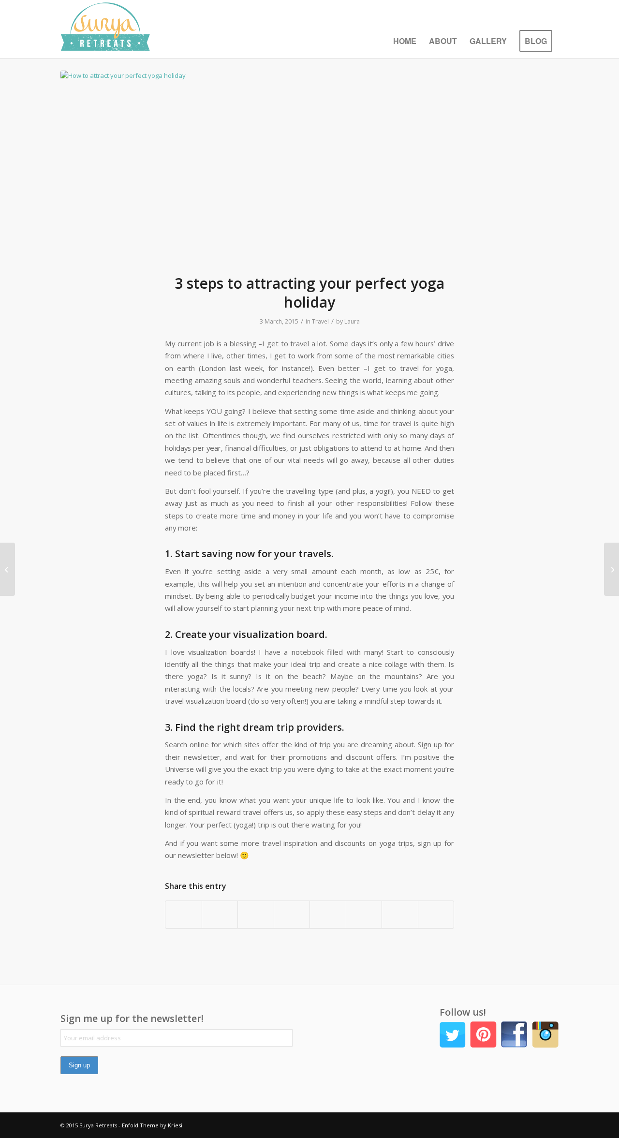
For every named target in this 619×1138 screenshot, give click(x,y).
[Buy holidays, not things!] (611, 569)
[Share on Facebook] (183, 914)
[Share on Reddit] (400, 914)
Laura (352, 321)
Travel (320, 321)
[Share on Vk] (364, 914)
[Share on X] (220, 914)
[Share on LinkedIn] (292, 914)
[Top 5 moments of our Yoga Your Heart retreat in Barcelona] (7, 569)
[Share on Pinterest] (256, 914)
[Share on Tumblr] (328, 914)
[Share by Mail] (436, 914)
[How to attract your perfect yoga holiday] (309, 166)
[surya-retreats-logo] (105, 29)
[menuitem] (405, 41)
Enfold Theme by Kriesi (152, 1125)
